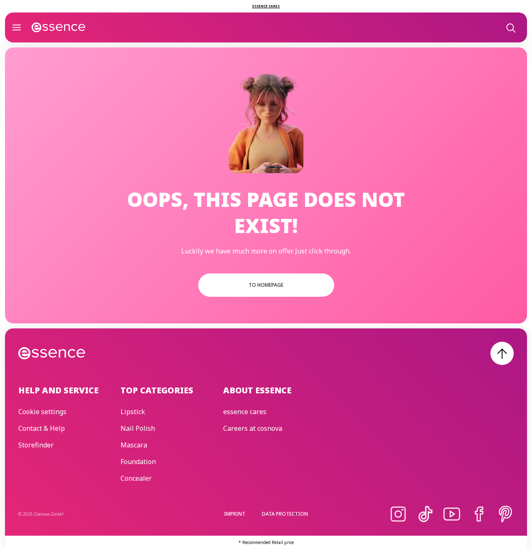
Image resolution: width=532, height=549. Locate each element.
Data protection (285, 513)
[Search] (510, 27)
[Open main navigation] (16, 27)
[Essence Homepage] (59, 27)
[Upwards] (502, 353)
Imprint (234, 513)
